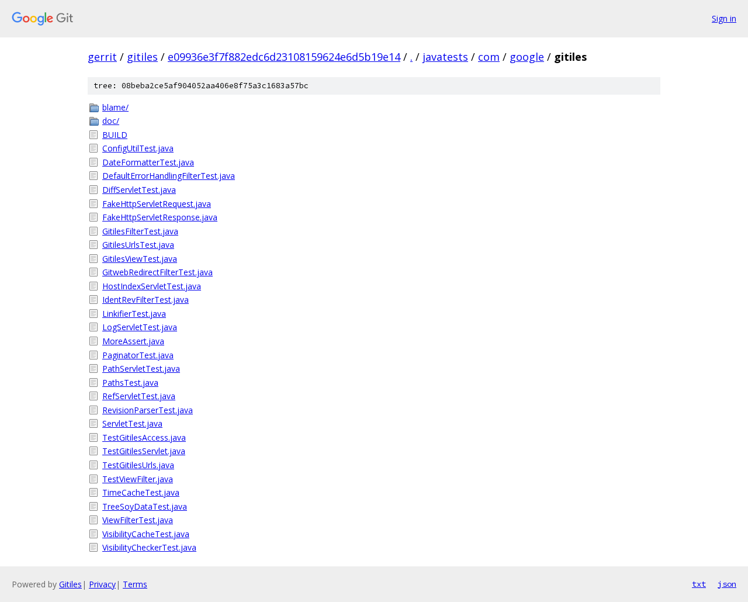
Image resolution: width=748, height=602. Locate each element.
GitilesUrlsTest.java (138, 244)
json (727, 584)
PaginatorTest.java (138, 355)
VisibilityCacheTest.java (145, 533)
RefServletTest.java (138, 396)
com (489, 57)
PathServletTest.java (141, 368)
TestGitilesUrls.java (138, 464)
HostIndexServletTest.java (151, 286)
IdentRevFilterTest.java (145, 299)
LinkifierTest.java (134, 313)
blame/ (115, 107)
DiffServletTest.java (139, 189)
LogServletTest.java (139, 327)
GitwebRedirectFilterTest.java (157, 272)
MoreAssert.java (133, 341)
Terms (135, 584)
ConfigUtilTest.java (138, 148)
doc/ (110, 120)
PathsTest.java (130, 382)
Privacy (102, 584)
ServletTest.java (132, 423)
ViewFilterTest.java (137, 519)
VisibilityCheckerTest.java (149, 547)
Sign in (724, 18)
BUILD (114, 134)
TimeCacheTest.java (140, 492)
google (527, 57)
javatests (445, 57)
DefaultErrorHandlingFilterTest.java (168, 175)
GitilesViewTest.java (139, 258)
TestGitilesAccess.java (144, 437)
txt (699, 584)
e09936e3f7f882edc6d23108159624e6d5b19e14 (284, 57)
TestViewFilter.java (137, 479)
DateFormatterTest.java (148, 162)
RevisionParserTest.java (147, 410)
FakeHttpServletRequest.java (156, 203)
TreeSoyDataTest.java (144, 506)
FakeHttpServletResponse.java (159, 217)
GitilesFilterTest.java (140, 231)
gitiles (142, 57)
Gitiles (70, 584)
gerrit (102, 57)
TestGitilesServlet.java (143, 450)
